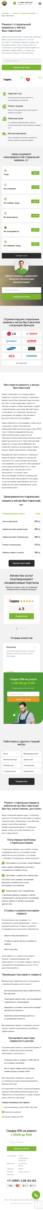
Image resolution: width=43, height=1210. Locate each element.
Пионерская (8, 765)
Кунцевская (28, 771)
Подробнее (21, 616)
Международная (31, 754)
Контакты (10, 1175)
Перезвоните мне (21, 297)
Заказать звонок (23, 699)
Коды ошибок (24, 1172)
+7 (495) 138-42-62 (25, 2)
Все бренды (21, 363)
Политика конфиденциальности (21, 1203)
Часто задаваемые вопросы (24, 1158)
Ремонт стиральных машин (24, 13)
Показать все (21, 256)
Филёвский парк (10, 759)
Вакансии (10, 1163)
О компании (11, 1156)
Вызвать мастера (22, 67)
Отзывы (10, 1172)
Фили (5, 754)
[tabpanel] (21, 609)
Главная (5, 13)
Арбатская (28, 759)
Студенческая (9, 771)
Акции (21, 1169)
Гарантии (10, 1169)
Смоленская (29, 765)
